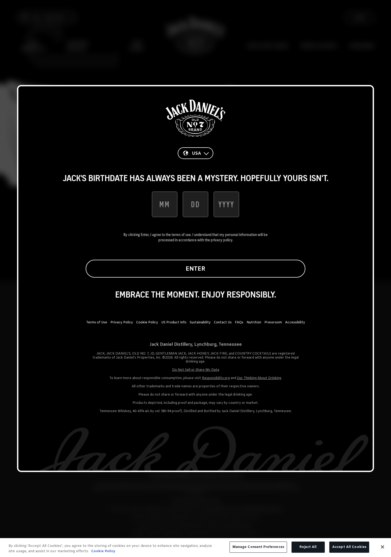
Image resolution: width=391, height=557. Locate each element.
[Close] (382, 547)
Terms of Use (96, 322)
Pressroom (273, 322)
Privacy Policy (121, 322)
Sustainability (200, 322)
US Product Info (173, 322)
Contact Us (223, 322)
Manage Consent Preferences (258, 547)
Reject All (308, 547)
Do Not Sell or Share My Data (195, 370)
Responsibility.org (216, 378)
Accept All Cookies (349, 547)
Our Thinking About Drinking (259, 378)
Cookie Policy (147, 322)
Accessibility (295, 322)
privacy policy (221, 240)
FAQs (239, 322)
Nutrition (254, 322)
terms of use (181, 234)
